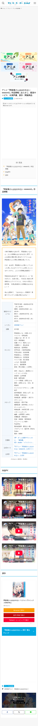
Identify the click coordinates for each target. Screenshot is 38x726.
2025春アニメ (19, 325)
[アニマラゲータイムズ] (19, 3)
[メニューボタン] (35, 3)
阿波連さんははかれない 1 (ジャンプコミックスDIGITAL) (19, 601)
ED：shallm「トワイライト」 (24, 442)
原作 (6, 175)
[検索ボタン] (3, 3)
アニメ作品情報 (8, 98)
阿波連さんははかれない (21, 689)
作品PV (7, 172)
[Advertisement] (19, 30)
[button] (7, 712)
